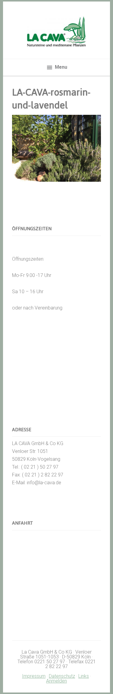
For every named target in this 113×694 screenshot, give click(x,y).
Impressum (34, 676)
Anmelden (56, 681)
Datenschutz (62, 676)
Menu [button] (61, 67)
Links (83, 676)
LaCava (56, 32)
